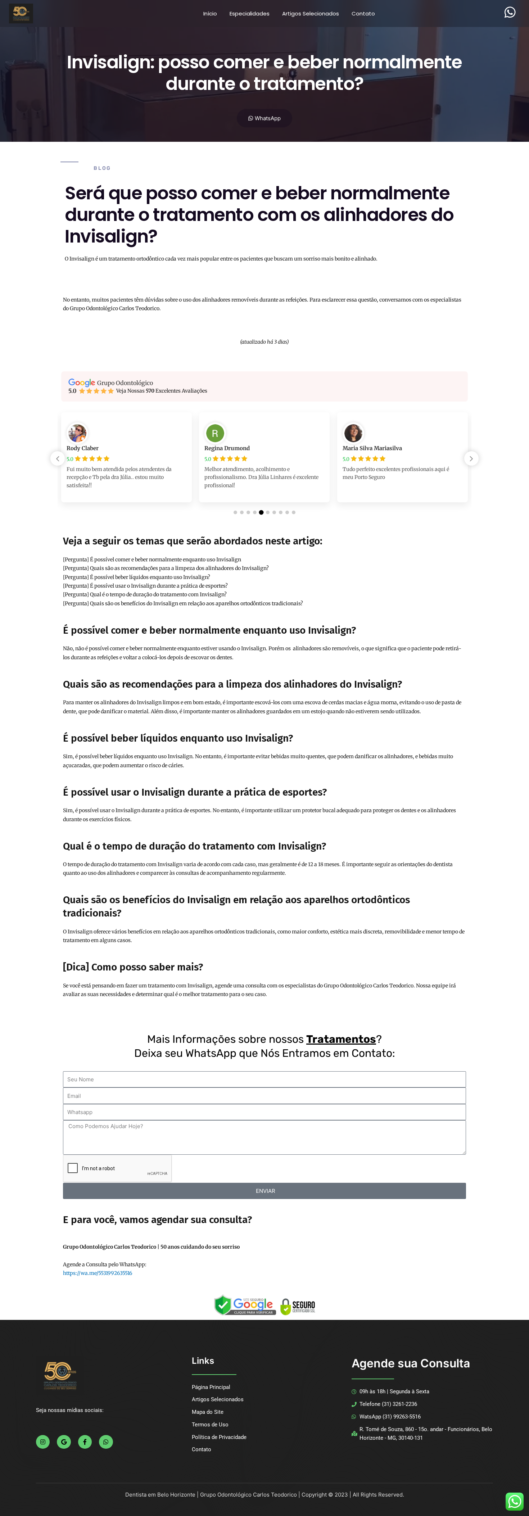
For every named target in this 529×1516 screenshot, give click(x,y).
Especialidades (250, 13)
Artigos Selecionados (310, 13)
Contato (363, 13)
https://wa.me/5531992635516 (97, 1273)
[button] (471, 458)
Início (210, 13)
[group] (126, 462)
